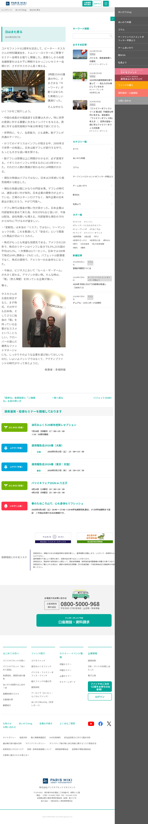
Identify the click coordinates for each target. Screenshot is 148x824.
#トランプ (77, 232)
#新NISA (106, 240)
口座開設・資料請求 (74, 620)
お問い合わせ (124, 100)
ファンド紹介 (38, 653)
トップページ (6, 10)
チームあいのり (80, 185)
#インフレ (88, 221)
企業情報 (92, 653)
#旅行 (75, 243)
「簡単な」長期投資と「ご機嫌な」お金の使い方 (19, 399)
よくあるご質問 (67, 723)
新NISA (76, 194)
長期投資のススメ (11, 693)
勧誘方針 (23, 737)
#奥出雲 (87, 236)
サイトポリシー (9, 737)
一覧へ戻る (57, 397)
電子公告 (92, 675)
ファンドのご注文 (99, 686)
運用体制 (35, 687)
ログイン (97, 3)
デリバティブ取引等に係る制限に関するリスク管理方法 (72, 743)
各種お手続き (45, 723)
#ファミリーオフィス (93, 232)
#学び (96, 236)
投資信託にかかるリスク (13, 749)
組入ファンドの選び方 (41, 681)
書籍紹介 (7, 705)
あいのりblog (20, 10)
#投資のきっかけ (80, 240)
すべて (76, 148)
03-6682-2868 (54, 795)
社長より (77, 204)
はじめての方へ (11, 653)
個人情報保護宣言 (38, 737)
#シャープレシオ (80, 229)
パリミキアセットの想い (14, 660)
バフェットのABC (102, 397)
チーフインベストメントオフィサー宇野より (93, 176)
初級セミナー (66, 664)
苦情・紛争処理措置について (39, 749)
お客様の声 (8, 699)
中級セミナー (66, 670)
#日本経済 (85, 243)
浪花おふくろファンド (41, 666)
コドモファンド (38, 660)
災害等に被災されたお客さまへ (16, 755)
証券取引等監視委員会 (81, 749)
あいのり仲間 (79, 158)
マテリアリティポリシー (35, 743)
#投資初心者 (95, 240)
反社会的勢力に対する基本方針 (77, 737)
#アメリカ (77, 221)
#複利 (75, 247)
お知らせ (7, 723)
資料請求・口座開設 (128, 92)
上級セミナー (66, 675)
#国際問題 (77, 236)
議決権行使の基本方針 (12, 743)
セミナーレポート (68, 681)
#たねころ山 (95, 229)
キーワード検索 (81, 28)
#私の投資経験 (98, 243)
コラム (76, 167)
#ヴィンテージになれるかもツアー (87, 225)
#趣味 (83, 247)
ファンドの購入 (125, 85)
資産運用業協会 (61, 749)
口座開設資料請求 (87, 3)
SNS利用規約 (55, 737)
